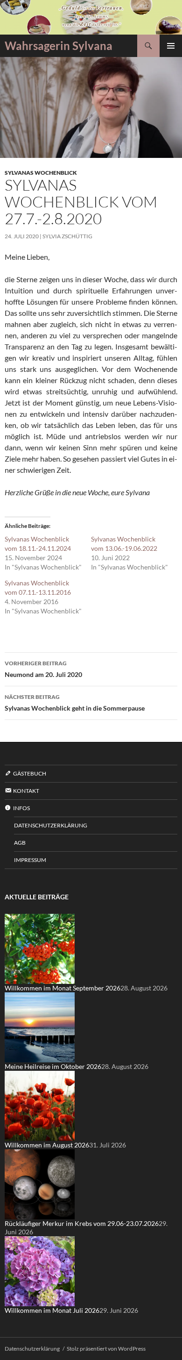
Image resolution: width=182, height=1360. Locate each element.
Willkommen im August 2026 (47, 1145)
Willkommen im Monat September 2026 (62, 988)
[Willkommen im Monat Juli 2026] (40, 1271)
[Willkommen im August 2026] (40, 1105)
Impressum (30, 859)
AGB (20, 842)
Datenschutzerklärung (50, 825)
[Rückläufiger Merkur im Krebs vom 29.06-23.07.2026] (40, 1184)
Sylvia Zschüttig (67, 236)
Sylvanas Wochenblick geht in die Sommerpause (75, 702)
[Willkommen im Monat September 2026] (40, 948)
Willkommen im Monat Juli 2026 (52, 1310)
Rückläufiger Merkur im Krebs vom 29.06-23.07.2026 (82, 1223)
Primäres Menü (171, 46)
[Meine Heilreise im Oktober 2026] (40, 1027)
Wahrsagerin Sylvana (58, 45)
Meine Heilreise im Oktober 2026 (53, 1066)
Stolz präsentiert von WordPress (106, 1348)
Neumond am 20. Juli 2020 (43, 669)
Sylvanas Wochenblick (41, 172)
